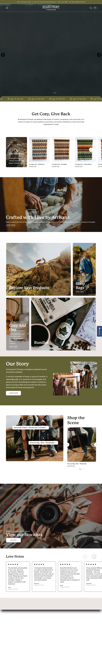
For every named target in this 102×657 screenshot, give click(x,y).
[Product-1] (43, 438)
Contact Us (60, 624)
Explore (13, 540)
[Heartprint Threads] (51, 7)
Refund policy (61, 631)
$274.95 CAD (71, 466)
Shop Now (13, 292)
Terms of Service (62, 628)
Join (4, 99)
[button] (90, 7)
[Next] (99, 55)
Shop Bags (41, 624)
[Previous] (3, 55)
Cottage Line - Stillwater (36, 164)
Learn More (10, 225)
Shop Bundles (42, 628)
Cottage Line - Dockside (59, 164)
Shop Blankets (42, 621)
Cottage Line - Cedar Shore (83, 164)
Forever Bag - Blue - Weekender (77, 464)
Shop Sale (41, 631)
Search (58, 621)
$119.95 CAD (32, 166)
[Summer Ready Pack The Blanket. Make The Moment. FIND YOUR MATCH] (51, 55)
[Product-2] (30, 423)
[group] (51, 2)
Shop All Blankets (87, 134)
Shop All (40, 634)
